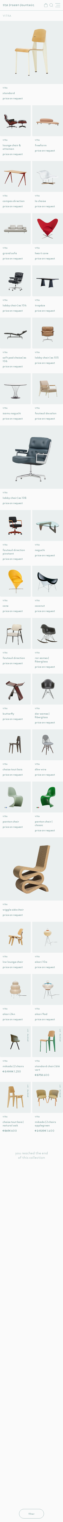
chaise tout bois (12, 769)
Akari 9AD (41, 1014)
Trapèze (40, 305)
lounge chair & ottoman (12, 146)
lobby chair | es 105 (47, 357)
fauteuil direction (14, 658)
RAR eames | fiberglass (42, 659)
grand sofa (10, 253)
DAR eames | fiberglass (42, 715)
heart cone (41, 253)
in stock (28, 1035)
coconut (40, 605)
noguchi (40, 550)
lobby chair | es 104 (15, 305)
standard (9, 93)
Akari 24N (9, 1014)
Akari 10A (41, 961)
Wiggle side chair (13, 909)
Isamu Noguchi (12, 413)
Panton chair (11, 821)
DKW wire (40, 769)
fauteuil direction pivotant (14, 551)
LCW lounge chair (13, 961)
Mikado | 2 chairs (13, 1066)
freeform (41, 145)
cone (5, 605)
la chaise (40, 201)
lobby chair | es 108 (14, 497)
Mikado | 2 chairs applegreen (45, 1123)
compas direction (13, 201)
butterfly (8, 713)
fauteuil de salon (45, 413)
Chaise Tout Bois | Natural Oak (13, 1123)
